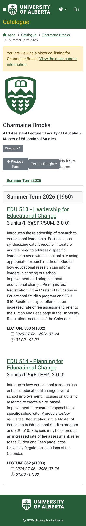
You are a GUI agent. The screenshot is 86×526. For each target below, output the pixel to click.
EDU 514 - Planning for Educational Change (35, 364)
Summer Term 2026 (24, 180)
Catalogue (16, 22)
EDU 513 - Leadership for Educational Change (38, 212)
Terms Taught (42, 164)
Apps (11, 35)
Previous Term (16, 163)
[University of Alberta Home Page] (29, 9)
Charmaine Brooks (56, 35)
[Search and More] (76, 9)
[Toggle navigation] (4, 10)
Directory (12, 148)
